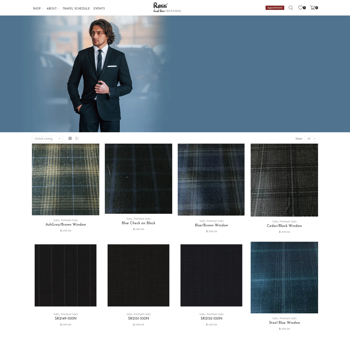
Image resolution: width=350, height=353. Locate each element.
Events (99, 8)
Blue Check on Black (138, 223)
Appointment (274, 7)
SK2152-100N (211, 319)
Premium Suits (69, 220)
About (52, 8)
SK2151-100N (138, 319)
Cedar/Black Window (284, 226)
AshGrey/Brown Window (66, 225)
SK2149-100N (66, 319)
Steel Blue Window (284, 323)
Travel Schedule (76, 8)
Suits (56, 220)
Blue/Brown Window (211, 225)
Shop (37, 8)
